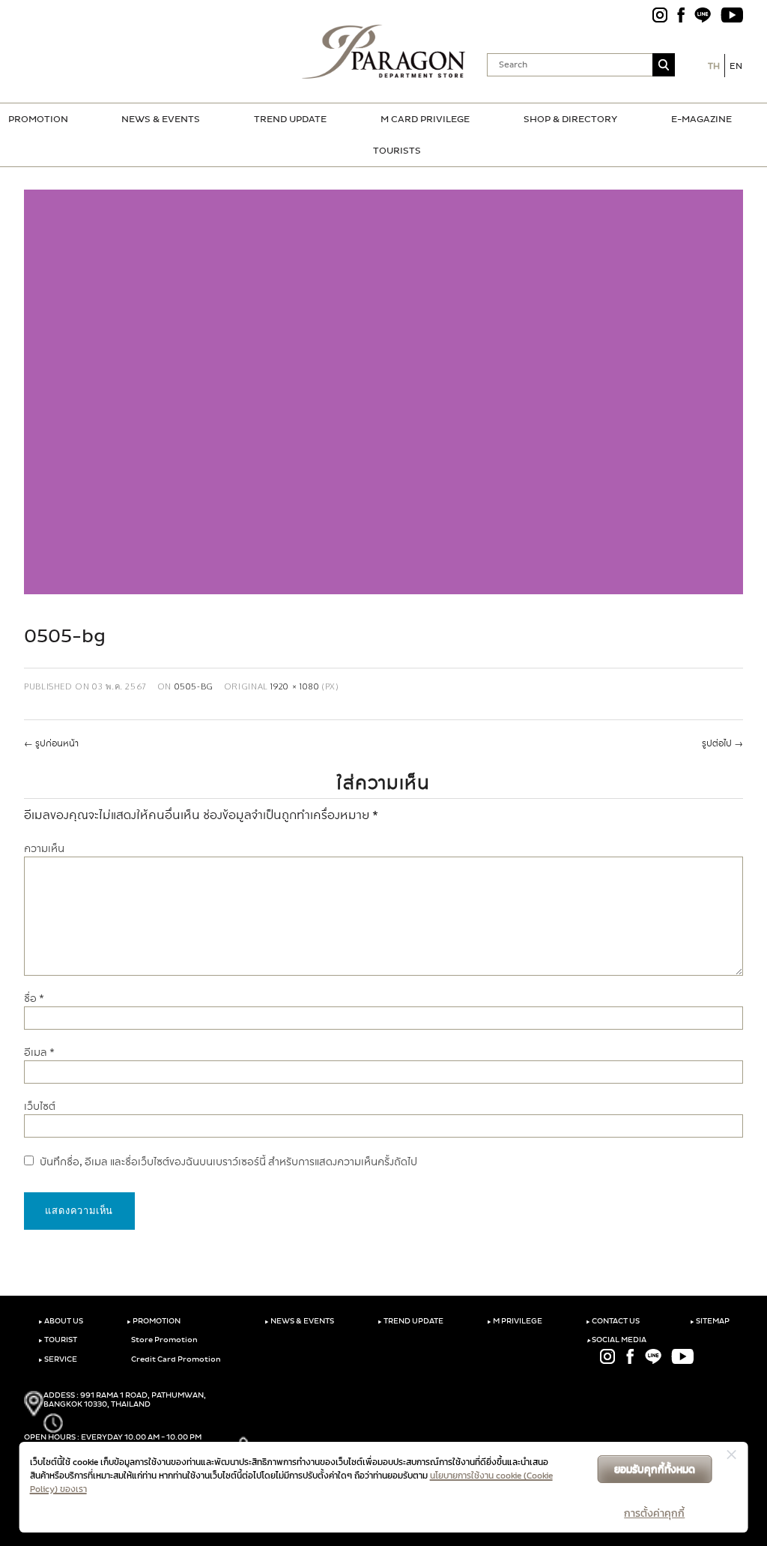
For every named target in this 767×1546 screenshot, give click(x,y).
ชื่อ (34, 998)
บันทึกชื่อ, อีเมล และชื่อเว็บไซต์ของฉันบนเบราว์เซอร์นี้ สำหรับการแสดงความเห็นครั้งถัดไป (228, 1162)
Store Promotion (164, 1339)
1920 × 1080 (294, 686)
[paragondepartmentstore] (383, 51)
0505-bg (194, 686)
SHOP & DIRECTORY (570, 119)
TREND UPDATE (290, 119)
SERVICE (57, 1359)
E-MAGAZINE (701, 119)
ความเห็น (44, 848)
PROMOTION (38, 119)
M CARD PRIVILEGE (425, 119)
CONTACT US (613, 1321)
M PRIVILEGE (514, 1321)
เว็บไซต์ (39, 1106)
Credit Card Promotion (175, 1359)
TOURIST (57, 1339)
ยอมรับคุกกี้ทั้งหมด (654, 1469)
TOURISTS (397, 150)
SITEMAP (710, 1321)
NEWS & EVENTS (160, 119)
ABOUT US (60, 1321)
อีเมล (39, 1052)
